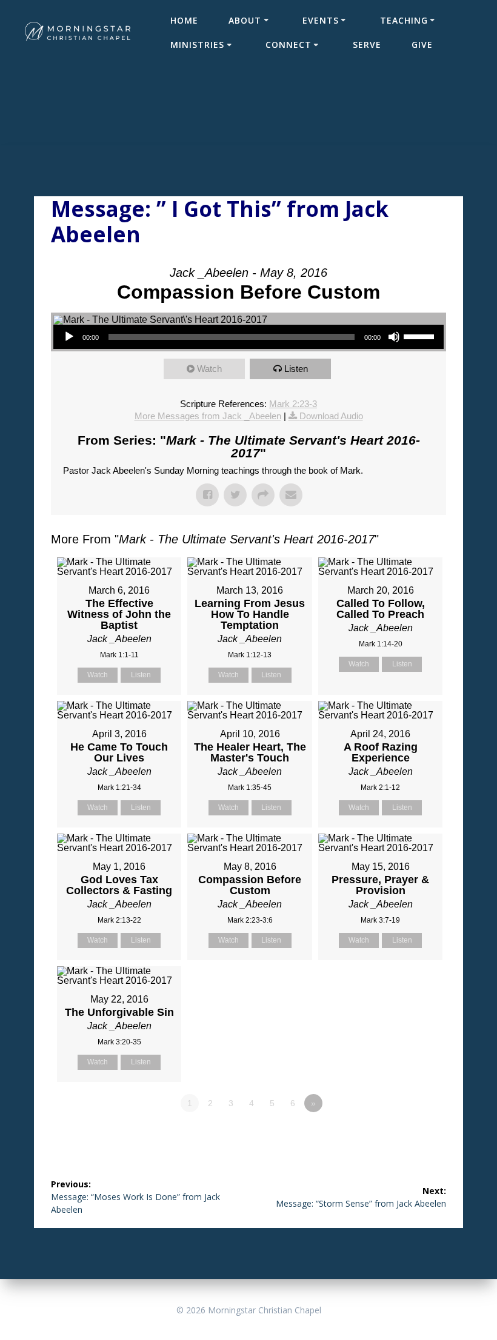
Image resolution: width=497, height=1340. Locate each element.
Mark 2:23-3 (293, 404)
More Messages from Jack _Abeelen (208, 416)
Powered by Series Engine (401, 1136)
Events (320, 20)
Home (184, 20)
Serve (367, 44)
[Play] (69, 337)
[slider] (421, 336)
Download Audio (331, 416)
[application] (248, 337)
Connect (288, 44)
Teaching (404, 20)
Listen (296, 368)
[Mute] (394, 337)
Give (422, 44)
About (244, 20)
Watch (209, 368)
